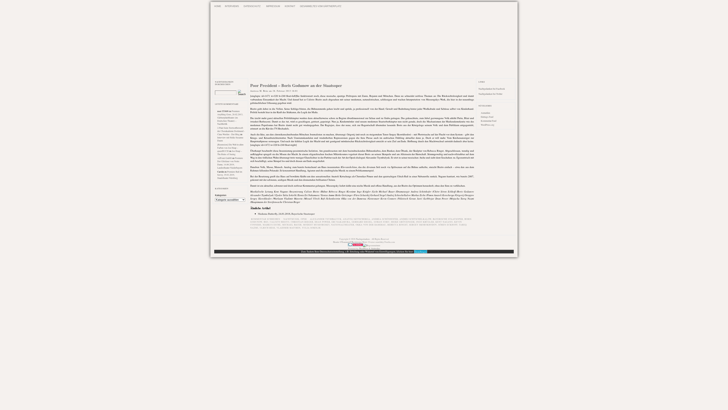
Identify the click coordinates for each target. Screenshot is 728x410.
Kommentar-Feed (488, 120)
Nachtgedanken (363, 238)
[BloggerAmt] (371, 245)
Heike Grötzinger (403, 221)
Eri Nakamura (341, 221)
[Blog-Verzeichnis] (355, 245)
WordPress (363, 248)
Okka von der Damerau (371, 224)
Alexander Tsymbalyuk (325, 219)
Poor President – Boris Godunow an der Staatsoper (296, 85)
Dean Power (322, 221)
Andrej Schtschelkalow (415, 219)
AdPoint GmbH (224, 157)
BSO (266, 221)
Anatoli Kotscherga (356, 219)
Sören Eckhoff (447, 224)
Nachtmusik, (292, 219)
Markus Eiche (272, 224)
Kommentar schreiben (265, 219)
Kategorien (220, 195)
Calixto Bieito (279, 221)
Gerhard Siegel (362, 221)
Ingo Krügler (425, 221)
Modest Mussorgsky (316, 224)
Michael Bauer (292, 224)
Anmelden (485, 112)
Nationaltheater (342, 224)
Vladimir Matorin (288, 227)
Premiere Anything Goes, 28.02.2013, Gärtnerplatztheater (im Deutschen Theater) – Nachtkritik (230, 117)
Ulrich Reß (267, 227)
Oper (304, 219)
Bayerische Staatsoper (448, 219)
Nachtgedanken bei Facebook (492, 88)
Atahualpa (375, 248)
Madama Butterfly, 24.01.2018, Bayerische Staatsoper (286, 213)
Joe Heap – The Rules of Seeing (229, 152)
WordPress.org (487, 124)
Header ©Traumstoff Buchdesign (347, 241)
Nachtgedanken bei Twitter (490, 93)
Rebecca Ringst (398, 224)
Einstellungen (421, 251)
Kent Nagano (444, 221)
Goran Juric (382, 221)
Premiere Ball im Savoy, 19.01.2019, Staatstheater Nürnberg (229, 175)
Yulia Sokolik (311, 227)
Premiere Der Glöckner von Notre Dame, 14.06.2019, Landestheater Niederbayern (230, 162)
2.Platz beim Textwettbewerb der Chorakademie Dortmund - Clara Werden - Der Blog (231, 131)
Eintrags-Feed (487, 116)
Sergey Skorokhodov (423, 224)
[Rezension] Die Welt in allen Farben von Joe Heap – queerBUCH (230, 147)
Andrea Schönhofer (385, 219)
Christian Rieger (302, 221)
